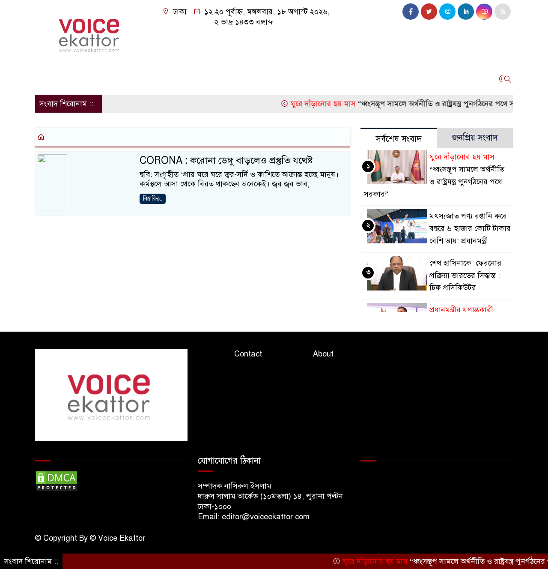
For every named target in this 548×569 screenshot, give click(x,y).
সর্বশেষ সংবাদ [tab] (399, 139)
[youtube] (484, 11)
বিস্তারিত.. (152, 198)
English (368, 79)
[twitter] (429, 11)
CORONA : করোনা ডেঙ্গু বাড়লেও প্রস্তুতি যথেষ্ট (226, 160)
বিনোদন (266, 79)
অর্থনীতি (117, 79)
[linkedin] (466, 11)
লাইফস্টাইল (225, 79)
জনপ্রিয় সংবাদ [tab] (475, 137)
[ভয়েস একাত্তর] (91, 33)
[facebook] (410, 11)
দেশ (45, 79)
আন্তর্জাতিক (78, 79)
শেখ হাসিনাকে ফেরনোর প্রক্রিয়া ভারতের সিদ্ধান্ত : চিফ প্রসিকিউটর (465, 275)
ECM (400, 79)
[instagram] (447, 11)
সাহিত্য (299, 79)
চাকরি (188, 79)
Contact (248, 354)
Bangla (332, 79)
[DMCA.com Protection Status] (56, 480)
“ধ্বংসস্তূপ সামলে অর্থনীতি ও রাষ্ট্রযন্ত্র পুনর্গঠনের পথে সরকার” (402, 103)
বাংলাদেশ (154, 79)
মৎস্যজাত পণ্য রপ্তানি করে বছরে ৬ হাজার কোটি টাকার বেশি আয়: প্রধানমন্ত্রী (470, 228)
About (323, 354)
